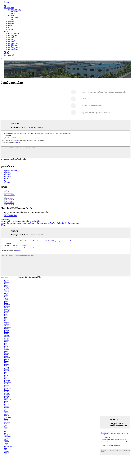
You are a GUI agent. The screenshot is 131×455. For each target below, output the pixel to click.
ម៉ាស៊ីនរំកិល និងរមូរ (13, 45)
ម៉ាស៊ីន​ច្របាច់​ (11, 41)
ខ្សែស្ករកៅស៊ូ (11, 15)
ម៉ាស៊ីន (6, 31)
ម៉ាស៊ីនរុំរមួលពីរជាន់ (61, 223)
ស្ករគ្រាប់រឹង (11, 21)
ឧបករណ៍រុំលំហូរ (12, 37)
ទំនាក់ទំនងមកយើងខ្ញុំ (9, 55)
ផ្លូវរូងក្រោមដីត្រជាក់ (13, 43)
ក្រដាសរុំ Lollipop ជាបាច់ (14, 33)
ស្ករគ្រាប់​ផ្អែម (11, 23)
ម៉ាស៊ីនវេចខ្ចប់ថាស (13, 49)
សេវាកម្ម (6, 51)
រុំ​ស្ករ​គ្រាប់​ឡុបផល (12, 35)
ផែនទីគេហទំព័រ (36, 221)
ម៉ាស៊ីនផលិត (14, 12)
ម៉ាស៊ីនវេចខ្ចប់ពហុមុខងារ (73, 223)
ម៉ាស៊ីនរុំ (13, 14)
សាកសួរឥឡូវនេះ (5, 219)
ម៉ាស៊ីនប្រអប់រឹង (17, 223)
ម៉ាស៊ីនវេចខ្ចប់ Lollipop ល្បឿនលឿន (45, 223)
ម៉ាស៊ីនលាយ (11, 39)
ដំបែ (9, 27)
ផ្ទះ (5, 6)
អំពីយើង (6, 53)
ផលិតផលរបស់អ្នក (9, 8)
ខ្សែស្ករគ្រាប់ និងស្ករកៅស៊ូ (14, 10)
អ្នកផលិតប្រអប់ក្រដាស (14, 47)
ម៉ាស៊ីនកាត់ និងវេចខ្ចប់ (6, 223)
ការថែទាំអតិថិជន (8, 193)
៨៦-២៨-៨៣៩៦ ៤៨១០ (10, 216)
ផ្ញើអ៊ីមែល (3, 225)
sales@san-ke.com (9, 214)
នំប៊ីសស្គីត (10, 29)
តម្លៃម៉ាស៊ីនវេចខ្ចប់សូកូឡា (28, 223)
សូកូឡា (10, 25)
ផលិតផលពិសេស (26, 221)
